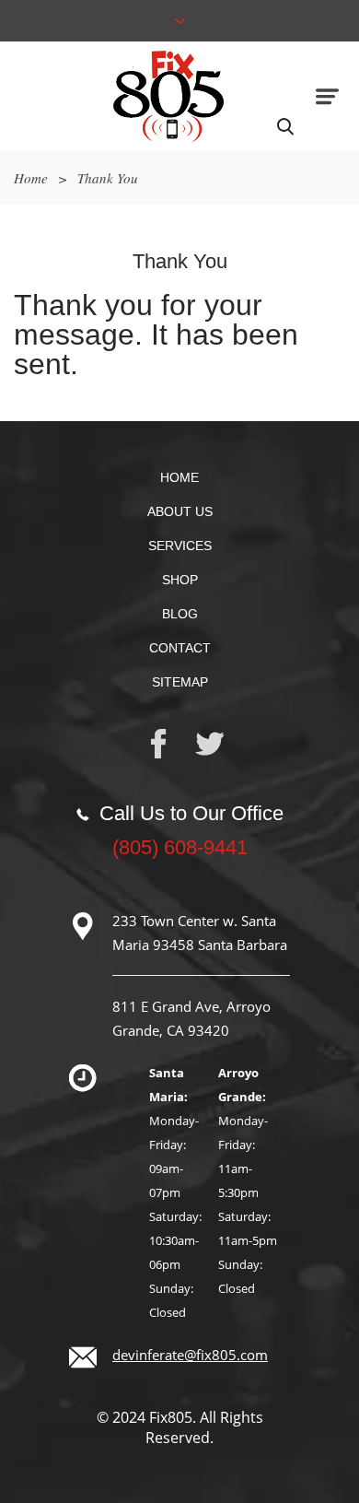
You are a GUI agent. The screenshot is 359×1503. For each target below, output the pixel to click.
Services (180, 545)
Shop (180, 579)
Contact (180, 647)
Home (31, 178)
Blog (180, 613)
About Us (180, 511)
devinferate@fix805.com (190, 1354)
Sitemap (180, 682)
